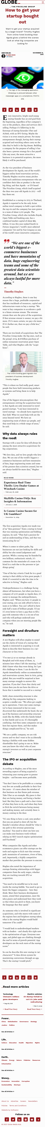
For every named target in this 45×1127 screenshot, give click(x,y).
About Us (5, 1101)
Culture (4, 1042)
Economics (6, 1081)
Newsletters (32, 1101)
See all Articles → (8, 1032)
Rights (37, 1042)
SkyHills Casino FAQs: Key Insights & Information (20, 499)
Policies (4, 1106)
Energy (11, 1060)
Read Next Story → (34, 1009)
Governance (24, 1021)
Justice (4, 1025)
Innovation (16, 1081)
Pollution (27, 1060)
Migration (29, 1042)
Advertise (14, 1101)
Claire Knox (11, 55)
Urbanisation (6, 1064)
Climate (4, 1060)
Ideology (34, 1021)
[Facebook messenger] (36, 110)
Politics (12, 1025)
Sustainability (7, 1085)
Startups (17, 1085)
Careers (23, 1101)
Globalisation (12, 1021)
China (4, 1021)
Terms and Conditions (17, 1106)
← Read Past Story (10, 1009)
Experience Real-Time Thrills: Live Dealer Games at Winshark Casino (21, 486)
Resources (36, 1060)
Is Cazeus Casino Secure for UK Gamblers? (20, 512)
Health (21, 1042)
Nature (19, 1060)
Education (13, 1042)
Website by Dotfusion (10, 1110)
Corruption (26, 1081)
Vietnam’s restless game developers (11, 996)
